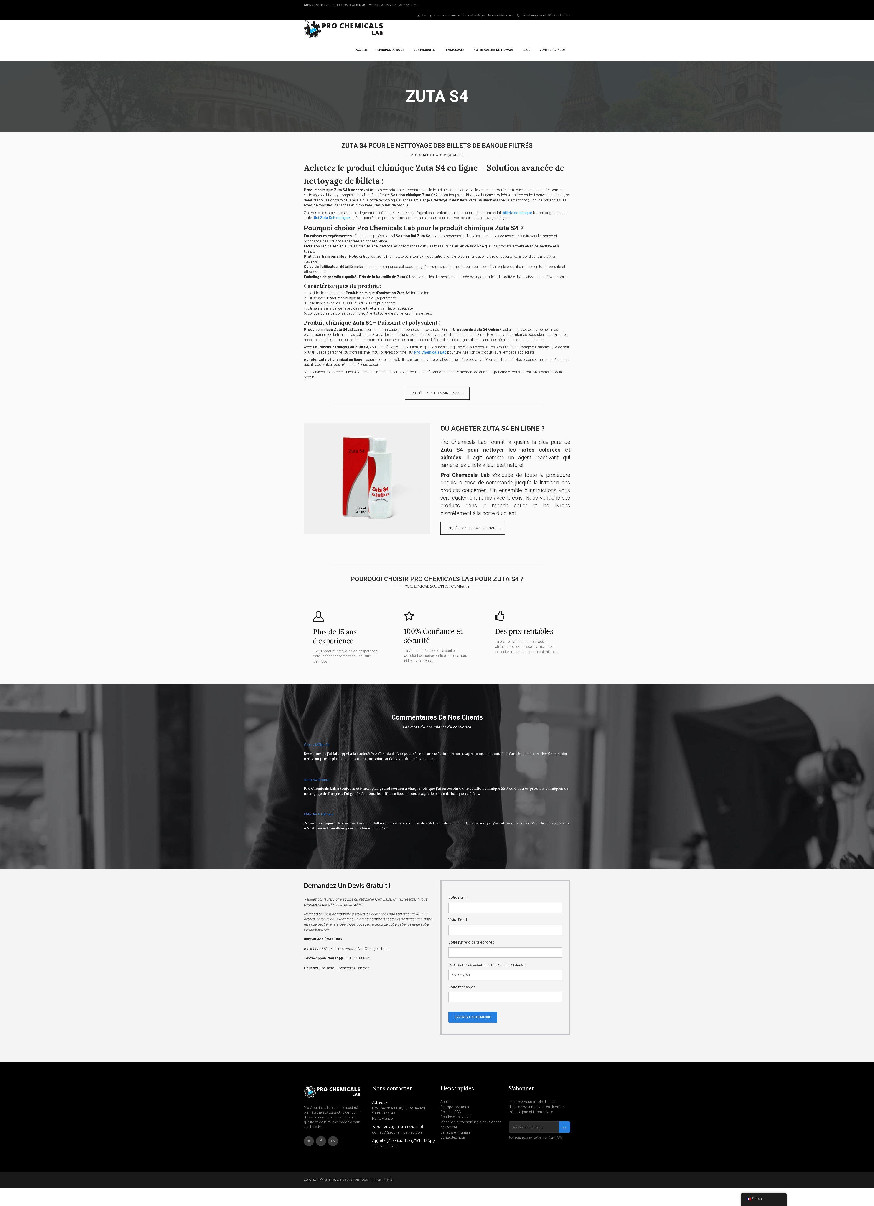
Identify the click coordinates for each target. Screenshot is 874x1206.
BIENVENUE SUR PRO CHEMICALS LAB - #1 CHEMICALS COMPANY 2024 (361, 5)
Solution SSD (450, 1112)
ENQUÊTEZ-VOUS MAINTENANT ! (437, 393)
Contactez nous (553, 50)
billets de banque (517, 213)
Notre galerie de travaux (494, 50)
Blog (527, 50)
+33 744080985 (385, 1146)
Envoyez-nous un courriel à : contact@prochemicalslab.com (467, 15)
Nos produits (424, 50)
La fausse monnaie (455, 1132)
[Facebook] (321, 1141)
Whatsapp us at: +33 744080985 (545, 15)
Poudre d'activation (455, 1117)
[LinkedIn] (333, 1141)
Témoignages (454, 50)
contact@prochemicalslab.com (397, 1132)
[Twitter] (309, 1141)
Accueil (362, 50)
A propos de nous (390, 50)
